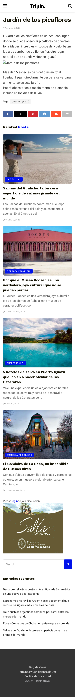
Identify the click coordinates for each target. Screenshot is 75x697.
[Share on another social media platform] (67, 114)
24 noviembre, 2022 (15, 312)
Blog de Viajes (37, 667)
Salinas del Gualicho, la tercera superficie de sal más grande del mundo (31, 193)
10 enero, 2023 (12, 220)
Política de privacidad (37, 676)
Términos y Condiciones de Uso (37, 671)
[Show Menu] (5, 6)
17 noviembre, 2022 (15, 490)
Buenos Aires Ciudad (19, 455)
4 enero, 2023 (12, 403)
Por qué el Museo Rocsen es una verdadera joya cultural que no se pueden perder (32, 285)
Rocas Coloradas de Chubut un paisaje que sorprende (36, 623)
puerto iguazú (20, 101)
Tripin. (37, 6)
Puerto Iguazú (15, 363)
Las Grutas (14, 179)
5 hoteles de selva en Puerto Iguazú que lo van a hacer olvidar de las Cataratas (34, 377)
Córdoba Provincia (19, 271)
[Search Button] (70, 6)
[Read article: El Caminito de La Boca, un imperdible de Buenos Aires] (37, 434)
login (15, 501)
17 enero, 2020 (11, 28)
